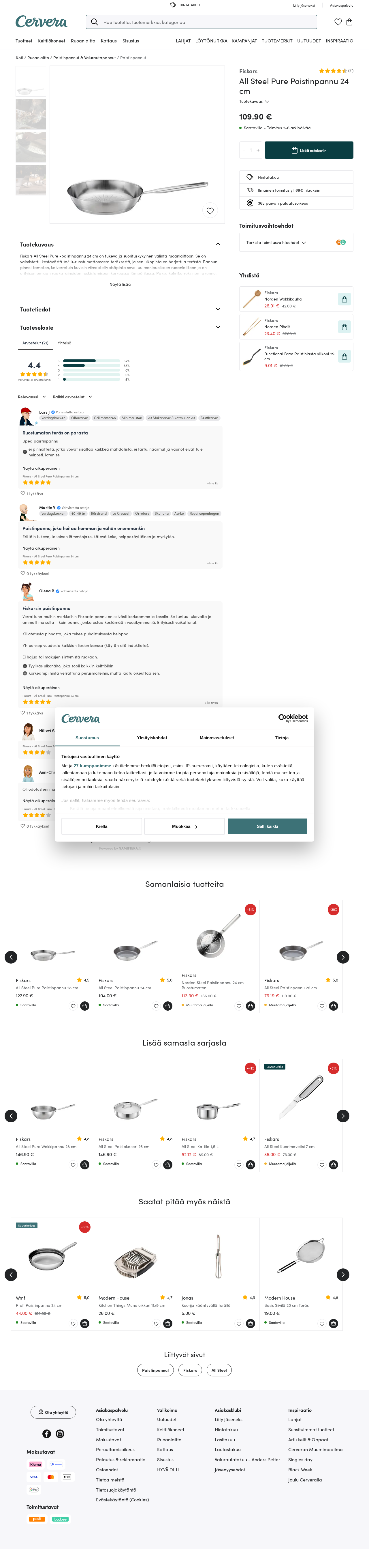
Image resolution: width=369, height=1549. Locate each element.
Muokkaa (181, 826)
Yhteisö (64, 343)
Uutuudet (309, 40)
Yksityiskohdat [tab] (152, 737)
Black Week (300, 1469)
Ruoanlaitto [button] (83, 40)
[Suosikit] (338, 22)
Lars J (44, 412)
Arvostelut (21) (35, 343)
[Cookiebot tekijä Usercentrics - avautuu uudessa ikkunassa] (282, 718)
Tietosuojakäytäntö (116, 1489)
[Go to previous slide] (11, 957)
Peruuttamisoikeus (115, 1449)
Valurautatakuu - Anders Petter (247, 1459)
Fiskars (190, 1370)
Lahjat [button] (183, 40)
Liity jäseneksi (229, 1419)
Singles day (300, 1459)
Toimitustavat (110, 1429)
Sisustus (165, 1459)
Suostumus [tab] (87, 737)
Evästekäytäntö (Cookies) (122, 1499)
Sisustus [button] (131, 40)
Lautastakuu (228, 1449)
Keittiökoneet (170, 1429)
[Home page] (41, 25)
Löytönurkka (211, 40)
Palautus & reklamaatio (120, 1459)
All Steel (219, 1370)
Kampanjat (244, 40)
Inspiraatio (339, 40)
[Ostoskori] (349, 22)
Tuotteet (24, 40)
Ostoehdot (107, 1469)
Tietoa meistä (110, 1479)
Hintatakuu (226, 1429)
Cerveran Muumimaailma (315, 1449)
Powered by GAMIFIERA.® (120, 848)
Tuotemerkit (277, 40)
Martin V (47, 507)
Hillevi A (46, 730)
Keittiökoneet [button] (51, 40)
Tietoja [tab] (282, 737)
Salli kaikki (267, 826)
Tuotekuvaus (251, 101)
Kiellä (101, 826)
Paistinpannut (155, 1370)
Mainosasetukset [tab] (217, 737)
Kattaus (165, 1449)
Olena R (46, 591)
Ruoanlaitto (169, 1439)
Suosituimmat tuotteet (311, 1429)
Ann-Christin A (53, 772)
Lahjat (295, 1419)
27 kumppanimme (92, 765)
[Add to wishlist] (210, 210)
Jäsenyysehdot (230, 1469)
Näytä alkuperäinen (41, 468)
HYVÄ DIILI (168, 1469)
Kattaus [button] (109, 40)
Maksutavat (108, 1439)
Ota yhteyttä (109, 1419)
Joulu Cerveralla (305, 1479)
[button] (94, 22)
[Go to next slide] (343, 957)
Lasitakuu (225, 1439)
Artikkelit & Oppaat (308, 1439)
